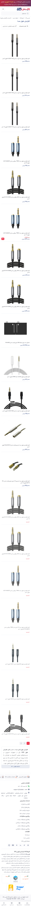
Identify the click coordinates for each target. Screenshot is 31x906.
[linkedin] (20, 845)
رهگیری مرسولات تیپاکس (23, 823)
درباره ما (27, 835)
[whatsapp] (16, 845)
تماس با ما (27, 838)
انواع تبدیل (15, 18)
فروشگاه (22, 18)
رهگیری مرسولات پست (23, 819)
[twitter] (24, 845)
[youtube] (12, 845)
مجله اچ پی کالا (25, 841)
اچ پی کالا (27, 18)
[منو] (3, 9)
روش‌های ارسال (25, 807)
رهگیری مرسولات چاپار (24, 826)
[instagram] (28, 845)
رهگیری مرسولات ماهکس (23, 829)
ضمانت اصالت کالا (25, 813)
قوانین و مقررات (25, 804)
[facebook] (9, 845)
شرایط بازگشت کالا (25, 810)
